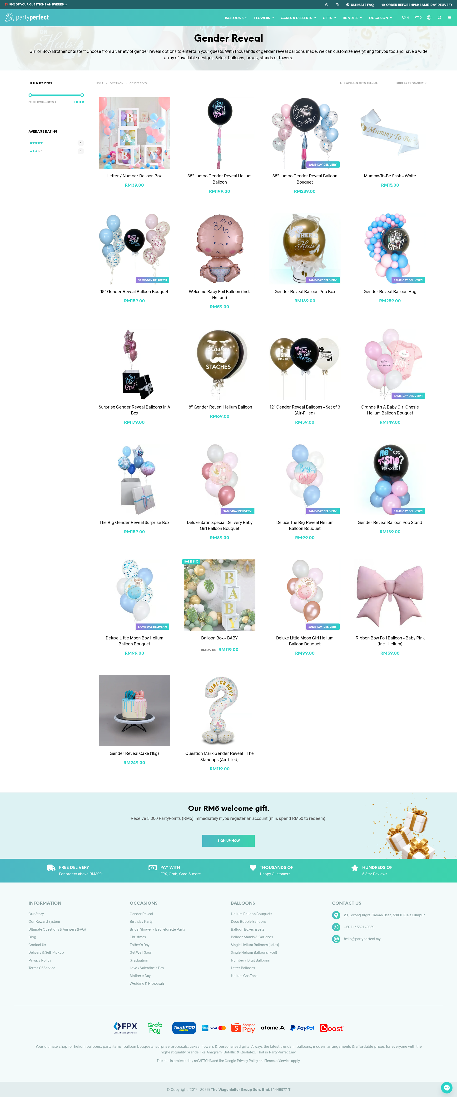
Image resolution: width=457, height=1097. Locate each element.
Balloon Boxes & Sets (247, 929)
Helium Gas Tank (244, 975)
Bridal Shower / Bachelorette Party (157, 929)
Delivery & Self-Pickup (46, 952)
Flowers (262, 18)
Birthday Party (141, 921)
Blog (32, 937)
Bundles (350, 18)
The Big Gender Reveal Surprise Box (134, 522)
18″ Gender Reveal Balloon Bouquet (134, 291)
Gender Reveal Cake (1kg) (134, 753)
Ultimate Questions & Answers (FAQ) (57, 929)
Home (100, 83)
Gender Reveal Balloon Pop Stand (390, 522)
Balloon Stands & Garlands (252, 937)
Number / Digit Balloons (250, 960)
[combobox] (404, 83)
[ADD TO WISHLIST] (134, 160)
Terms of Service (42, 968)
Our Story (36, 914)
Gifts (327, 18)
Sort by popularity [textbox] (410, 83)
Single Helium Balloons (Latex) (255, 944)
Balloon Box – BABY (219, 637)
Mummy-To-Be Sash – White (390, 175)
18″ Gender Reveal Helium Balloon (219, 406)
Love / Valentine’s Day (147, 968)
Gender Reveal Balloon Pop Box (305, 291)
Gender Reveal (141, 914)
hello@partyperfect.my (362, 939)
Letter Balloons (243, 968)
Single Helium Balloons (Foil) (254, 952)
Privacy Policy (40, 960)
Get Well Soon (141, 952)
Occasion (378, 18)
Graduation (139, 960)
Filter (79, 102)
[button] (405, 17)
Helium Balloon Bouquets (251, 914)
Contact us (37, 944)
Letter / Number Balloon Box (134, 175)
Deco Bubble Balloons (248, 921)
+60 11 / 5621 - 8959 (359, 927)
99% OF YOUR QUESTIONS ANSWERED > (38, 4)
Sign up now (229, 841)
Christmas (138, 937)
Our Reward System (44, 921)
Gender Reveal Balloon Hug (390, 291)
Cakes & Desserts (296, 18)
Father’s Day (139, 944)
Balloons (234, 18)
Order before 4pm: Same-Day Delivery (418, 5)
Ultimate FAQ (361, 5)
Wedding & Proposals (147, 983)
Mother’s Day (140, 975)
